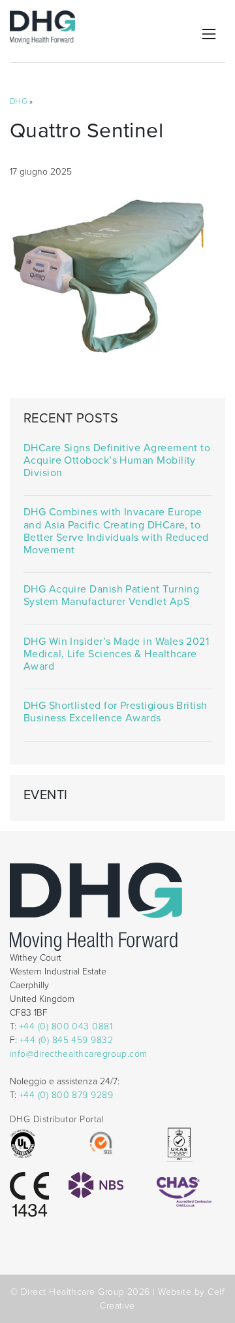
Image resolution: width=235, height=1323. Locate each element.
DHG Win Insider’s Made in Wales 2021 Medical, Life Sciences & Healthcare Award (116, 654)
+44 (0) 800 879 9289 (66, 1095)
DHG (18, 101)
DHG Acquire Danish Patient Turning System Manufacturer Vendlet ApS (112, 595)
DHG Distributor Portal (57, 1119)
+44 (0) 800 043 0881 (65, 1026)
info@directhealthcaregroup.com (79, 1053)
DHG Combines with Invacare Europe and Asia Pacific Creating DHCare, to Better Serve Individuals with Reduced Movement (116, 531)
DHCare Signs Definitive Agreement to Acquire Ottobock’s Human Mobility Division (117, 460)
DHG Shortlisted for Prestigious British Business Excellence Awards (116, 712)
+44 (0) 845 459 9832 (66, 1040)
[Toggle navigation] (209, 34)
